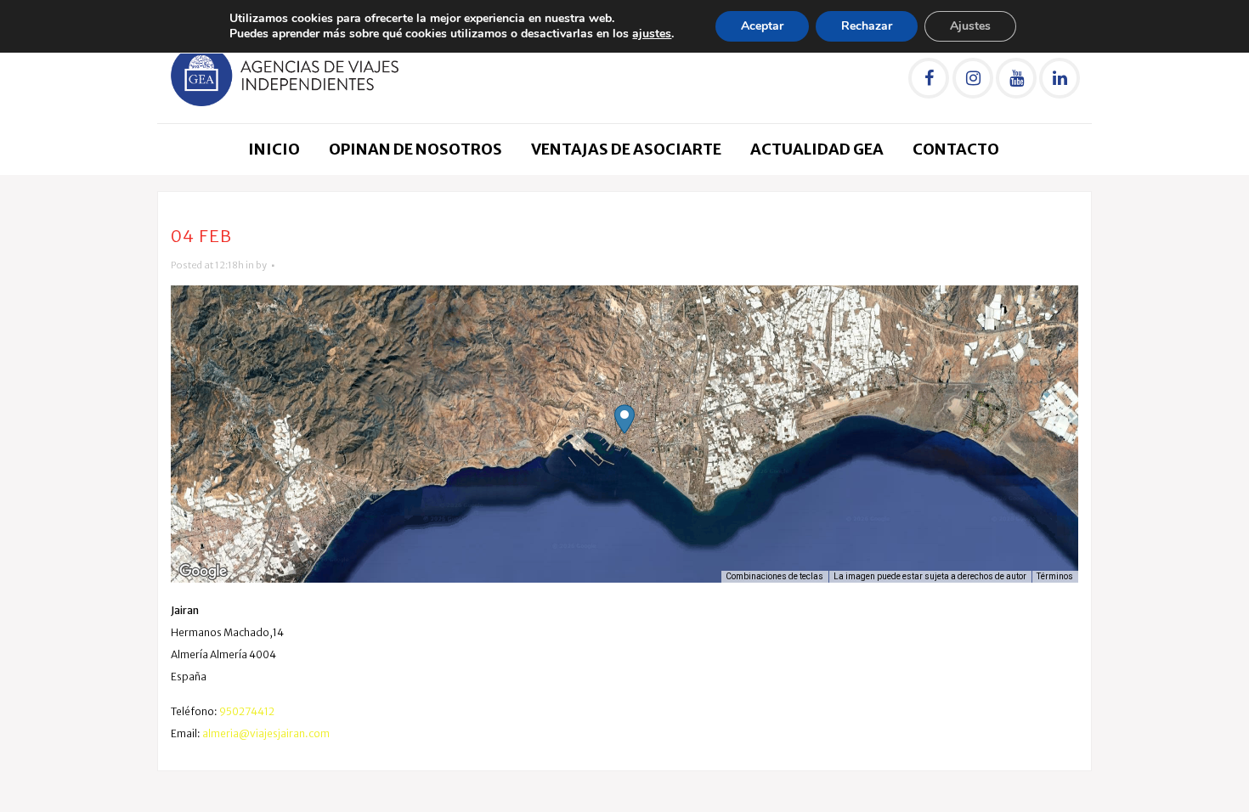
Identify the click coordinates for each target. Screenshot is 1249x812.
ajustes (651, 34)
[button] (624, 419)
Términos (1055, 576)
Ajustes (970, 26)
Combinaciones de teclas (774, 576)
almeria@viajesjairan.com (266, 733)
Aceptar (762, 26)
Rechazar (866, 26)
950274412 (246, 711)
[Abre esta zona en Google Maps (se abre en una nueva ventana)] (203, 572)
